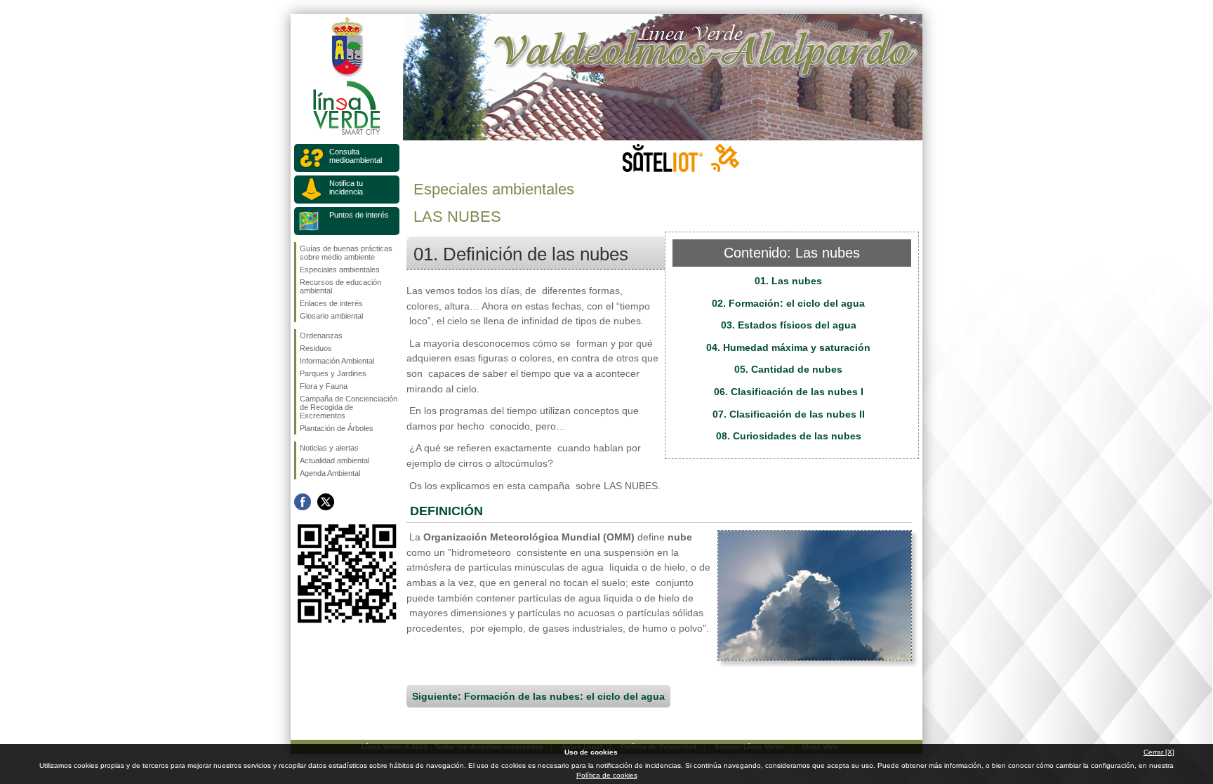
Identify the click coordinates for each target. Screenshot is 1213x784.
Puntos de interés (359, 215)
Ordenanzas (321, 335)
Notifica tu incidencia (346, 187)
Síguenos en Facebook (302, 501)
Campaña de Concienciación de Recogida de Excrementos (348, 407)
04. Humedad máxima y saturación (788, 347)
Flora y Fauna (323, 386)
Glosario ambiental (331, 316)
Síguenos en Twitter (325, 501)
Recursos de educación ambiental (340, 286)
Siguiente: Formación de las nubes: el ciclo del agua (538, 696)
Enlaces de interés (331, 303)
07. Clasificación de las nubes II (788, 414)
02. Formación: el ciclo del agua (788, 303)
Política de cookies (606, 775)
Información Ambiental (337, 361)
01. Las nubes (788, 280)
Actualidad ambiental (334, 460)
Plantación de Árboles (336, 428)
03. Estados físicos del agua (788, 325)
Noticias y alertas (329, 448)
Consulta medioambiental (355, 155)
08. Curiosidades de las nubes (788, 435)
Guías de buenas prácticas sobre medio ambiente (346, 252)
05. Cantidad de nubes (788, 369)
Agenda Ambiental (330, 473)
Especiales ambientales (340, 269)
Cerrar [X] (1159, 752)
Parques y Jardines (333, 373)
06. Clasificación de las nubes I (788, 391)
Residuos (316, 348)
